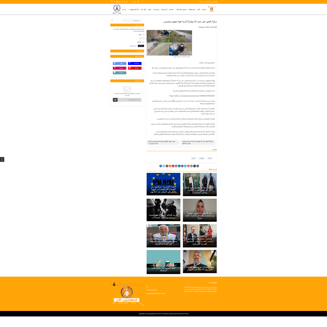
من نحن (124, 9)
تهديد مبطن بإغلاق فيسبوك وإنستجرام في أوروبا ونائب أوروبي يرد (161, 142)
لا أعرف (139, 42)
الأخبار (198, 9)
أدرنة (193, 158)
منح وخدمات (156, 9)
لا (140, 38)
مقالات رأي (143, 9)
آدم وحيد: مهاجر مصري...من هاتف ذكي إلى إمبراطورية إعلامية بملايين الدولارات (200, 190)
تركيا (210, 158)
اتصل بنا (133, 303)
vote (141, 45)
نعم (140, 34)
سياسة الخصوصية (123, 303)
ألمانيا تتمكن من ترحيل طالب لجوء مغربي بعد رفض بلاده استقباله (163, 268)
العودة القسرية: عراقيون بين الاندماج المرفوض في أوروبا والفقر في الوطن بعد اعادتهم (163, 189)
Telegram (121, 72)
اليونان (202, 158)
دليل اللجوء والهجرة (134, 9)
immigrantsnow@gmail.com (155, 293)
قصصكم (171, 9)
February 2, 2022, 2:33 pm (207, 27)
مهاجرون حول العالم (181, 9)
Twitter (121, 63)
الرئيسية (204, 9)
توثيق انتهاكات (191, 9)
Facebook (136, 63)
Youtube (136, 68)
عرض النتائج (133, 46)
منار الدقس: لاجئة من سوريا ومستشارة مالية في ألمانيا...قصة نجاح (199, 215)
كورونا (149, 9)
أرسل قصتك (164, 9)
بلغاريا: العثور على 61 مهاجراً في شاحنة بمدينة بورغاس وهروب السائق (197, 142)
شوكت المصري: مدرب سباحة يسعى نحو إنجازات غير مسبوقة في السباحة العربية (163, 241)
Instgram (121, 68)
